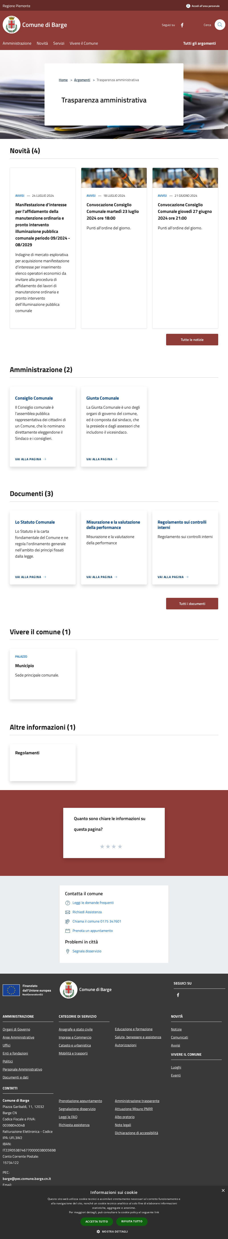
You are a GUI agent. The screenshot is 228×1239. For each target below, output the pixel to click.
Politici (8, 1061)
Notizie (176, 1029)
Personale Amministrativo (22, 1069)
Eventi (176, 1075)
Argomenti (82, 79)
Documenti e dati (15, 1077)
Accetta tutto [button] (97, 1221)
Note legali (123, 1124)
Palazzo (21, 656)
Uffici (6, 1045)
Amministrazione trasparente (137, 1100)
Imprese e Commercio (75, 1037)
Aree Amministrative (18, 1037)
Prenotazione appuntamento (80, 1100)
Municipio (24, 665)
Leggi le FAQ (68, 1116)
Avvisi (19, 195)
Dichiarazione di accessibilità (136, 1132)
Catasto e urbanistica (75, 1045)
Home (63, 79)
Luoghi (176, 1067)
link (157, 1212)
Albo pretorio (124, 1116)
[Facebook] (180, 25)
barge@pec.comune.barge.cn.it (27, 1178)
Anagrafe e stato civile (76, 1029)
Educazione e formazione (134, 1029)
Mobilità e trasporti (73, 1053)
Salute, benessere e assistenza (138, 1037)
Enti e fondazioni (15, 1053)
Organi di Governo (16, 1029)
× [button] (223, 1190)
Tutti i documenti (192, 603)
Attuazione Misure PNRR (134, 1108)
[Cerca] (220, 24)
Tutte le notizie (192, 339)
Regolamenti (27, 752)
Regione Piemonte (16, 5)
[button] (114, 1231)
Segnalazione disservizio (77, 1108)
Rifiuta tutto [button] (131, 1221)
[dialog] (114, 1212)
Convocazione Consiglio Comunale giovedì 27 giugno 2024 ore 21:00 (185, 211)
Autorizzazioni (125, 1045)
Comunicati (179, 1037)
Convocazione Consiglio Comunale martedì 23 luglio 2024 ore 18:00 (113, 211)
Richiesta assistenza (74, 1124)
